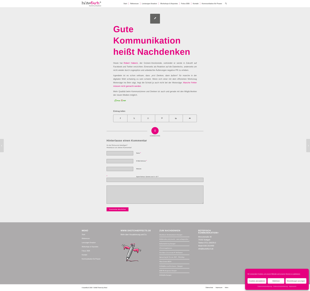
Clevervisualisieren (165, 248)
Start (83, 234)
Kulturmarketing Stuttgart (167, 244)
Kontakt (84, 255)
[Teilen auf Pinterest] (162, 118)
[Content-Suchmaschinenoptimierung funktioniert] (2, 145)
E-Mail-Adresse (141, 161)
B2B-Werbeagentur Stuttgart (168, 270)
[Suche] (226, 3)
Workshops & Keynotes (90, 247)
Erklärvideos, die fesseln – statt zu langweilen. (173, 239)
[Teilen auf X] (134, 118)
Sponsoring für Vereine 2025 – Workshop (171, 257)
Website (138, 168)
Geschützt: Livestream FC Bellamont (171, 252)
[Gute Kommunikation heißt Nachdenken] (155, 19)
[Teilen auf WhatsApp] (148, 118)
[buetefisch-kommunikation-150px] (92, 3)
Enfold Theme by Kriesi (100, 287)
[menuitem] (125, 3)
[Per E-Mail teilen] (190, 118)
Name (138, 153)
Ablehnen (276, 281)
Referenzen (86, 238)
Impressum (292, 286)
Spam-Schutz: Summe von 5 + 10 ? (147, 176)
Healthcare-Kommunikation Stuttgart (170, 235)
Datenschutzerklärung (265, 286)
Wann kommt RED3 (165, 261)
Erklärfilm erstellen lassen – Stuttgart (171, 266)
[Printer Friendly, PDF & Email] (120, 100)
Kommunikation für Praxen (91, 259)
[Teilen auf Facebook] (120, 118)
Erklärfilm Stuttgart (165, 275)
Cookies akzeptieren (257, 281)
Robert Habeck (131, 63)
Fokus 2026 (86, 251)
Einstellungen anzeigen (296, 281)
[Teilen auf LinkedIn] (176, 118)
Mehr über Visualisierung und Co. (134, 234)
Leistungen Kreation (89, 242)
